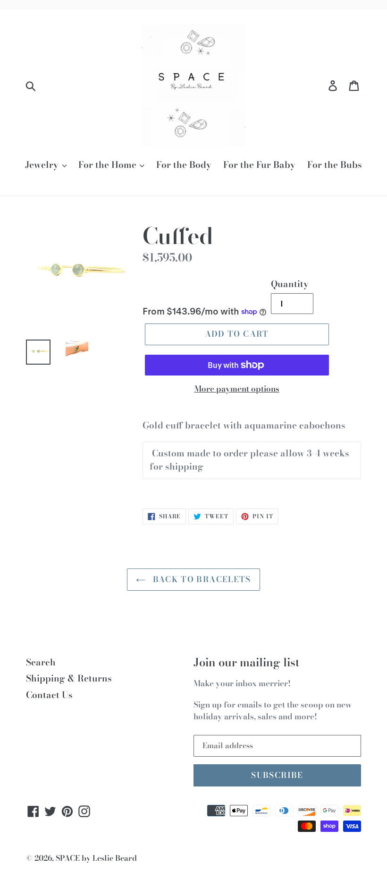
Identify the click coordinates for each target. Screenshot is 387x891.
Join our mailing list (247, 663)
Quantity (290, 284)
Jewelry (43, 165)
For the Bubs (334, 165)
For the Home (108, 165)
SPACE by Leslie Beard (96, 858)
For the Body (183, 165)
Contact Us (49, 695)
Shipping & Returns (69, 678)
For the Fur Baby (259, 165)
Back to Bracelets (200, 579)
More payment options (236, 389)
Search (41, 662)
